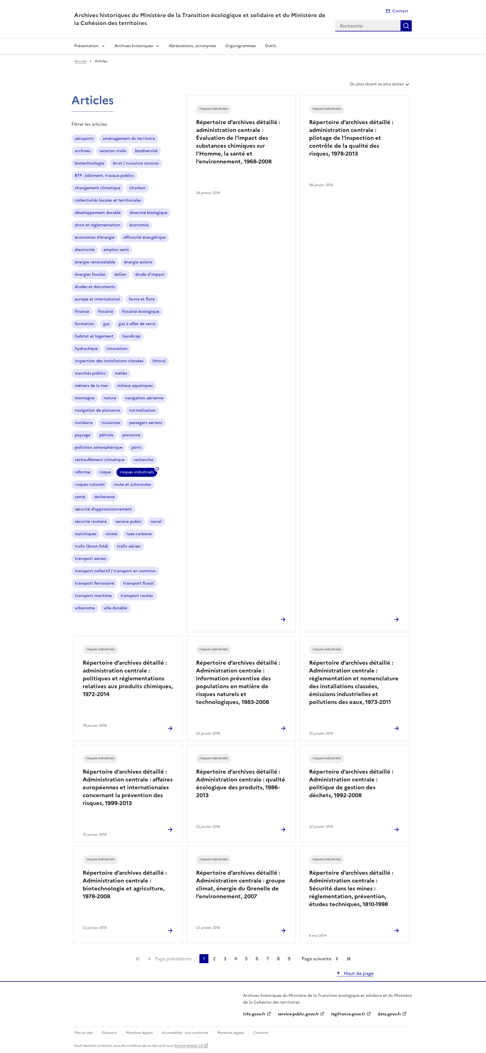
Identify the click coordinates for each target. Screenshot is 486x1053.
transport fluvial (138, 583)
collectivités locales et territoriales (108, 200)
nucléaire (84, 423)
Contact (400, 11)
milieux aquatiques (135, 386)
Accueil (80, 61)
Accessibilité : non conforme (185, 1032)
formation (84, 324)
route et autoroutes (132, 484)
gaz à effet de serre (137, 324)
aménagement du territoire (129, 139)
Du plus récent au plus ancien (377, 86)
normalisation (142, 410)
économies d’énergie (94, 237)
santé (80, 497)
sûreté (111, 534)
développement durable (98, 213)
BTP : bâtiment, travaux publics (104, 176)
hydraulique (86, 349)
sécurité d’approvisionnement (103, 509)
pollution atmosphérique (98, 447)
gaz (106, 324)
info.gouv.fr (254, 1014)
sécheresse (104, 497)
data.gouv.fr (389, 1014)
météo (121, 373)
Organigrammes (240, 46)
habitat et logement (94, 336)
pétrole (106, 435)
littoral (159, 361)
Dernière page (348, 958)
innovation (117, 349)
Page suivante (316, 958)
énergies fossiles (90, 274)
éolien (120, 274)
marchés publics (90, 373)
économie (138, 225)
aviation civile (113, 151)
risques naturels (90, 484)
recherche (143, 460)
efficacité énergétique (144, 237)
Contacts (260, 1032)
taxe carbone (139, 534)
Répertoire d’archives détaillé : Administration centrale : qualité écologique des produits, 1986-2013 (240, 783)
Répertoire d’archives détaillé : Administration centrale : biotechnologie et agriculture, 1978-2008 (125, 885)
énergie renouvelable (95, 262)
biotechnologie (89, 163)
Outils (270, 46)
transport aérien (90, 559)
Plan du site (83, 1032)
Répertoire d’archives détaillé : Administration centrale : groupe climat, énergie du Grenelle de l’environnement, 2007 (240, 885)
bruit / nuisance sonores (136, 163)
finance (82, 311)
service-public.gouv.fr (298, 1014)
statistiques (85, 534)
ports (136, 447)
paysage (82, 435)
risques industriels (137, 473)
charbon (137, 188)
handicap (131, 336)
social (156, 522)
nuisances (111, 423)
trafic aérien (129, 546)
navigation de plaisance (97, 410)
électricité (84, 250)
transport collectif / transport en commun (115, 571)
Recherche (406, 25)
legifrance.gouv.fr (348, 1014)
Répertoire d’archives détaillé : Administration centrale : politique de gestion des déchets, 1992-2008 (351, 783)
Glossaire (109, 1032)
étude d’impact (150, 274)
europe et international (97, 299)
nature (110, 398)
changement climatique (97, 188)
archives (83, 151)
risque (105, 472)
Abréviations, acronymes (192, 46)
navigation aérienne (144, 398)
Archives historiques (133, 46)
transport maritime (93, 596)
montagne (84, 398)
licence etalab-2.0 (188, 1045)
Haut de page (358, 973)
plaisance (131, 435)
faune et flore (142, 299)
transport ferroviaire (94, 583)
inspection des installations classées (109, 361)
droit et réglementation (97, 225)
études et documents (95, 287)
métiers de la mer (91, 386)
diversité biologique (148, 213)
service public (129, 522)
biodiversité (146, 151)
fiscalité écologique (140, 311)
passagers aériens (145, 423)
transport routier (137, 596)
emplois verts (116, 250)
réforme (82, 472)
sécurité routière (91, 522)
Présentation (86, 46)
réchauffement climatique (100, 460)
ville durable (115, 608)
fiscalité (105, 311)
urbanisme (85, 608)
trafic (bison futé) (91, 546)
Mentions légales (139, 1032)
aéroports (84, 139)
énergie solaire (138, 262)
